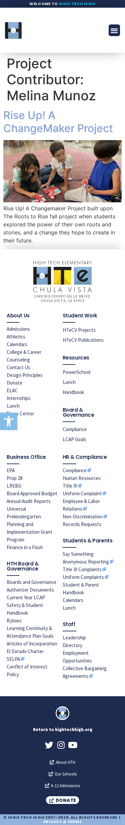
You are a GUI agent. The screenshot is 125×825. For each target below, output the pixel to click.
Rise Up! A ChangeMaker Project (58, 121)
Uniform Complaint (82, 493)
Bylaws (14, 620)
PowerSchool (76, 372)
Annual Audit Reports (29, 501)
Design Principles (25, 375)
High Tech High (77, 3)
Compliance (75, 429)
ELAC (12, 390)
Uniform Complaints (83, 577)
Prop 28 (14, 478)
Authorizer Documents (30, 590)
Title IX (70, 486)
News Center (20, 413)
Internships (19, 398)
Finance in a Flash (25, 547)
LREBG (14, 486)
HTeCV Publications (83, 340)
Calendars (17, 344)
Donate (14, 383)
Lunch (13, 406)
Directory (72, 645)
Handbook (73, 392)
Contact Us (18, 367)
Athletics (16, 336)
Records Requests (82, 524)
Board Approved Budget (32, 493)
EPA (11, 470)
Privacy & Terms (62, 821)
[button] (8, 421)
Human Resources (82, 478)
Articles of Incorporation (32, 643)
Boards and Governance (31, 582)
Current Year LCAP (26, 597)
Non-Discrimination (83, 516)
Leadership (74, 637)
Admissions (18, 329)
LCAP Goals (74, 439)
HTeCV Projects (79, 330)
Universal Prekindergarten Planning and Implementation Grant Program (29, 524)
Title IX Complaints (82, 569)
